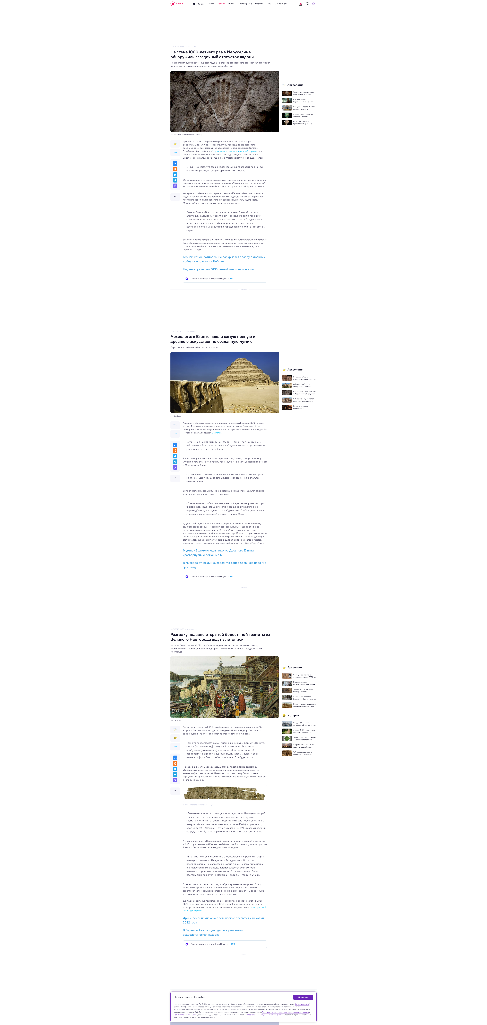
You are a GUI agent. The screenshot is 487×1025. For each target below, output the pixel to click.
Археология (191, 47)
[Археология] (175, 144)
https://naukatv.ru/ (302, 1004)
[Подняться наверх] (175, 197)
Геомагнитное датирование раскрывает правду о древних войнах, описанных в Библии (224, 259)
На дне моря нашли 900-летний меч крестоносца (218, 269)
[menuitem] (211, 4)
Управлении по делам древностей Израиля (234, 151)
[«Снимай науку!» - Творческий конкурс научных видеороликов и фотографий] (300, 4)
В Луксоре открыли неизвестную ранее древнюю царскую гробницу (224, 564)
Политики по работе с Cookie (185, 1014)
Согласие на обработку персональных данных (264, 1014)
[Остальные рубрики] (175, 152)
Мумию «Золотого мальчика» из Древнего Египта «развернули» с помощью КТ (218, 552)
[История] (175, 738)
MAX (232, 278)
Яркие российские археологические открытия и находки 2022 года (223, 920)
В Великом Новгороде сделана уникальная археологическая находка (213, 932)
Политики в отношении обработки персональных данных (285, 1012)
